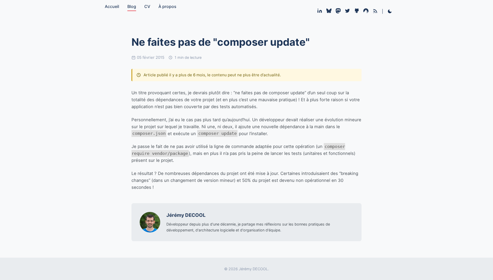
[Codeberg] (365, 11)
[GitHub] (356, 11)
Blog (131, 6)
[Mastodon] (338, 11)
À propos (167, 6)
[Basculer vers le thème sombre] (389, 11)
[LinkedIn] (319, 11)
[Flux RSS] (375, 11)
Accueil (112, 6)
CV (147, 6)
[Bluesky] (328, 11)
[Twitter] (347, 11)
